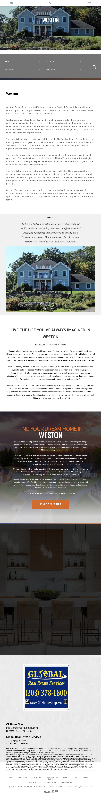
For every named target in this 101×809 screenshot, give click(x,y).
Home (11, 777)
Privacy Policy (50, 782)
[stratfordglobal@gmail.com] (11, 3)
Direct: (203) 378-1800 (19, 731)
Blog (75, 777)
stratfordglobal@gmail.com (22, 727)
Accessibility (67, 782)
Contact (86, 777)
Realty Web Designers (83, 787)
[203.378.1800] (50, 3)
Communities (52, 777)
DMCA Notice (33, 782)
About (65, 777)
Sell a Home (37, 777)
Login (50, 779)
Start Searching (50, 504)
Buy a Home (22, 777)
